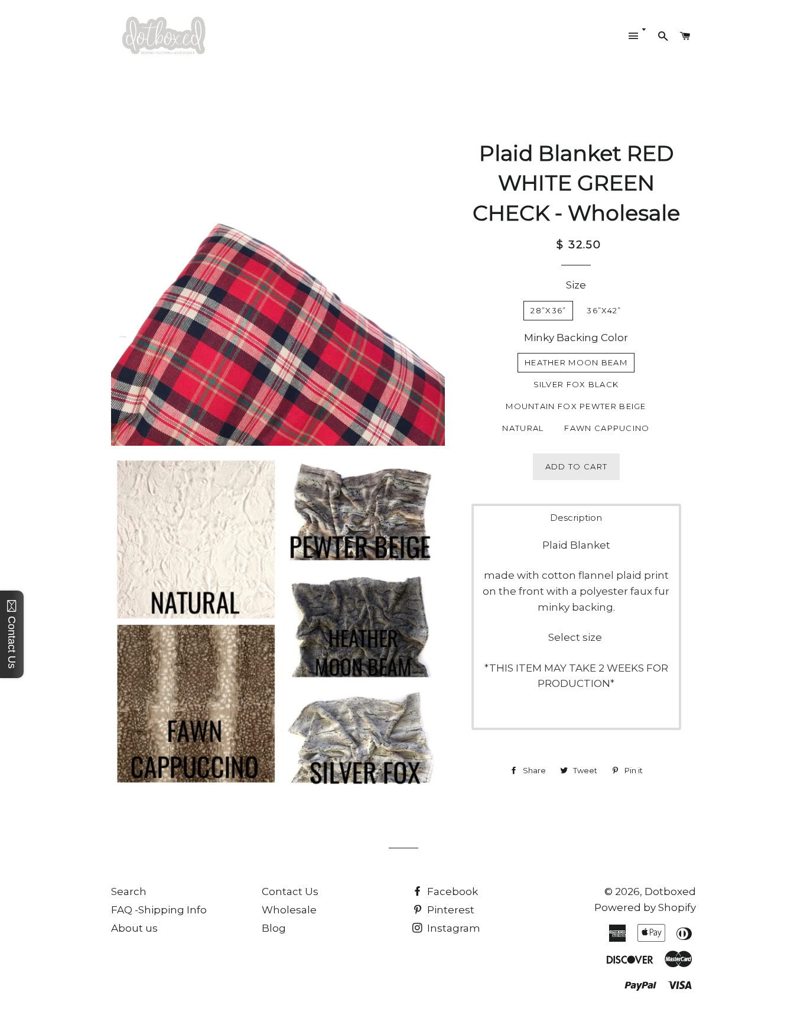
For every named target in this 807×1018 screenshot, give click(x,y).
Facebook (451, 891)
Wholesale (289, 910)
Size (576, 285)
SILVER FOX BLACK (576, 384)
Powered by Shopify (645, 907)
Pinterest (449, 910)
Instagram (452, 928)
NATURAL (523, 428)
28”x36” (548, 310)
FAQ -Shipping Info (159, 910)
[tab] (576, 517)
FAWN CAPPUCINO (606, 428)
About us (134, 928)
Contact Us (290, 891)
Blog (274, 928)
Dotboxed (670, 891)
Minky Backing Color (576, 337)
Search (129, 891)
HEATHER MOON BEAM (576, 362)
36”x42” (604, 310)
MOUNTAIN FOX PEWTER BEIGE (576, 406)
